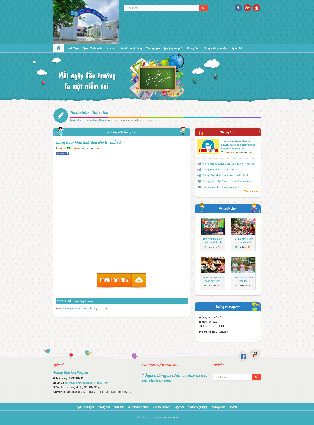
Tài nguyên (153, 48)
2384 (250, 153)
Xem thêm (250, 191)
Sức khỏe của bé (161, 407)
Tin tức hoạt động (131, 48)
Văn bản (111, 48)
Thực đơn (100, 112)
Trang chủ (75, 120)
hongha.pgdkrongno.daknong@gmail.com (86, 382)
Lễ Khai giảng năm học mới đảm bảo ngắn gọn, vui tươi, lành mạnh (243, 244)
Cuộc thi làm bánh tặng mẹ (243, 279)
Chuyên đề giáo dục (216, 48)
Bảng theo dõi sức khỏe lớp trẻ (220, 169)
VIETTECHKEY (170, 417)
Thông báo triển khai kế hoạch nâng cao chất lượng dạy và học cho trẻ (238, 144)
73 (219, 286)
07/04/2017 (75, 148)
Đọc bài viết (62, 153)
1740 (96, 148)
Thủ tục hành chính (138, 407)
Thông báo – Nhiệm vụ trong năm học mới (227, 181)
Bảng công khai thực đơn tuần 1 (77, 308)
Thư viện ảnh (228, 209)
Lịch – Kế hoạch (92, 48)
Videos (233, 407)
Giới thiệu (73, 48)
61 (249, 247)
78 (249, 286)
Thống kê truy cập (228, 307)
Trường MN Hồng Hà (121, 132)
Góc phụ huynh (173, 48)
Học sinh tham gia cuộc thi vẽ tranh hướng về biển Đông (213, 242)
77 (219, 247)
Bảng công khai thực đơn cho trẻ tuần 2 (225, 175)
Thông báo (193, 48)
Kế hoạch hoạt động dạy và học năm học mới (229, 163)
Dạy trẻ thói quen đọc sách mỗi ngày (212, 279)
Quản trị (237, 48)
